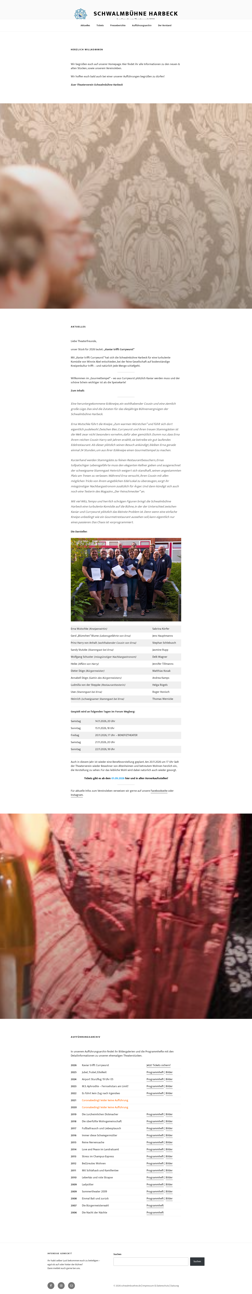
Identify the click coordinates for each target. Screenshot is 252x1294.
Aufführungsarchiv (142, 25)
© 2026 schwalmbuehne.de (127, 1286)
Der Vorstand (164, 25)
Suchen (117, 1254)
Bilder (169, 1072)
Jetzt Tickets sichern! (159, 1065)
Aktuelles (85, 25)
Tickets (100, 25)
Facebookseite (159, 791)
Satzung (175, 1286)
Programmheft (155, 1072)
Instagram (77, 795)
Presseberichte (117, 25)
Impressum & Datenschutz (155, 1286)
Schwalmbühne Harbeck (136, 14)
